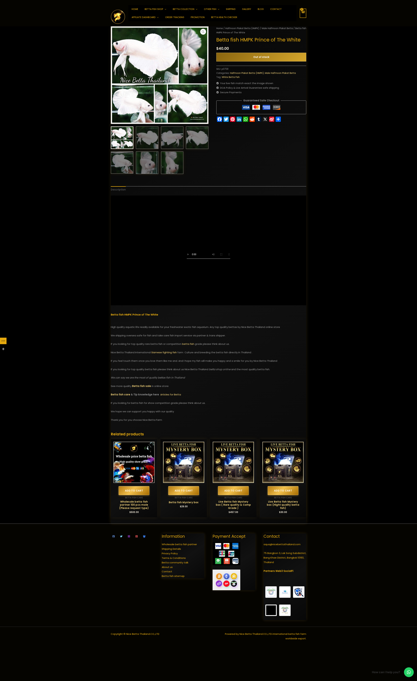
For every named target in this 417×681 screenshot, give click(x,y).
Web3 (279, 571)
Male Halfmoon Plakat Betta (277, 28)
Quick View (134, 480)
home (135, 9)
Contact (276, 9)
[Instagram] (129, 536)
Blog (261, 9)
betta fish (188, 344)
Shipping (231, 9)
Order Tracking (174, 17)
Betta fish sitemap (173, 576)
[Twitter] (121, 536)
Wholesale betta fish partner (179, 544)
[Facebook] (113, 536)
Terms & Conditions (174, 558)
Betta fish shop (154, 9)
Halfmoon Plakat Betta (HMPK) (242, 28)
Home (219, 28)
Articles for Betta (170, 394)
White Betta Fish (231, 77)
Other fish (210, 9)
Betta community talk (175, 562)
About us (167, 567)
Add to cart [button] (134, 490)
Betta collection (183, 9)
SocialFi (288, 571)
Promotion (198, 17)
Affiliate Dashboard (144, 17)
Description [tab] (118, 189)
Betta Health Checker (224, 17)
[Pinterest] (136, 536)
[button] (203, 32)
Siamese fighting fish (164, 352)
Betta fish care (120, 394)
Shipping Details (171, 549)
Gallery (246, 9)
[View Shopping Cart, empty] (303, 13)
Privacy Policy (170, 553)
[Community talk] (144, 536)
